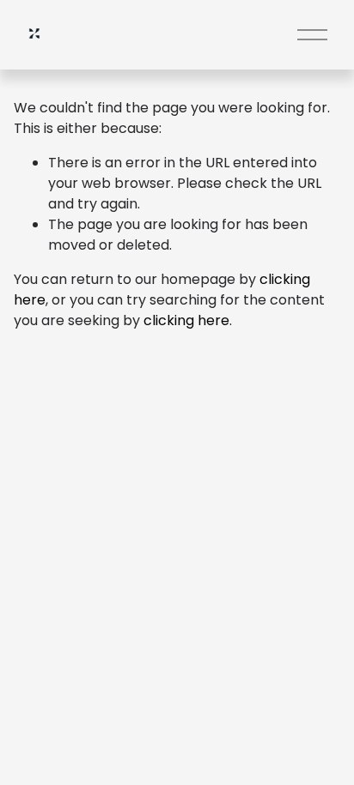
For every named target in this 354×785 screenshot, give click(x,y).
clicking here (186, 320)
